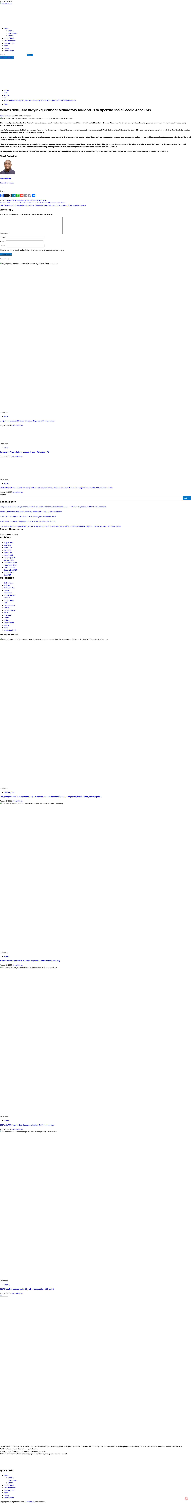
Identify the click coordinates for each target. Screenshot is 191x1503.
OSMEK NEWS (16, 14)
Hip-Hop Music (9, 743)
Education (8, 726)
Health (6, 741)
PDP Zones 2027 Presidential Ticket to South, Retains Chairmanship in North (33, 203)
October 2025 (9, 700)
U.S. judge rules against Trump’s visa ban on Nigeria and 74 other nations (27, 421)
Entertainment (10, 41)
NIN (30, 200)
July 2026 (7, 678)
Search (3, 627)
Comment (4, 233)
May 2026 (7, 683)
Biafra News (12, 33)
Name (3, 237)
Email (2, 241)
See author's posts (7, 183)
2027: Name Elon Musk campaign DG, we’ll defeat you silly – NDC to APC (28, 654)
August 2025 (9, 705)
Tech (6, 46)
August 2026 (9, 675)
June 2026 (8, 680)
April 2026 (8, 685)
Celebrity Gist (9, 43)
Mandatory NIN (23, 200)
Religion (7, 753)
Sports (10, 36)
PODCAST (8, 748)
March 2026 (8, 688)
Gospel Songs (9, 738)
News (6, 28)
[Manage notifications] (186, 1498)
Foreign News (9, 38)
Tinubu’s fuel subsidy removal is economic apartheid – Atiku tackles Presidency (31, 644)
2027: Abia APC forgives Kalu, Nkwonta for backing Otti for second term (28, 649)
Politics (10, 31)
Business (7, 718)
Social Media (9, 51)
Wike (44, 200)
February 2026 (9, 690)
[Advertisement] (95, 74)
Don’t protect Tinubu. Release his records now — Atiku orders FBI (24, 585)
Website (3, 246)
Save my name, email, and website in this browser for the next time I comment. (33, 250)
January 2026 (9, 693)
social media (37, 200)
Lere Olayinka (11, 200)
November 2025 (10, 698)
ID (5, 200)
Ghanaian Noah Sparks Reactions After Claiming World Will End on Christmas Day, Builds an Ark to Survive (43, 205)
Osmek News (5, 116)
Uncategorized (10, 763)
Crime (6, 48)
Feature (7, 731)
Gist (5, 736)
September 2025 (10, 703)
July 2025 (7, 708)
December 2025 (10, 695)
